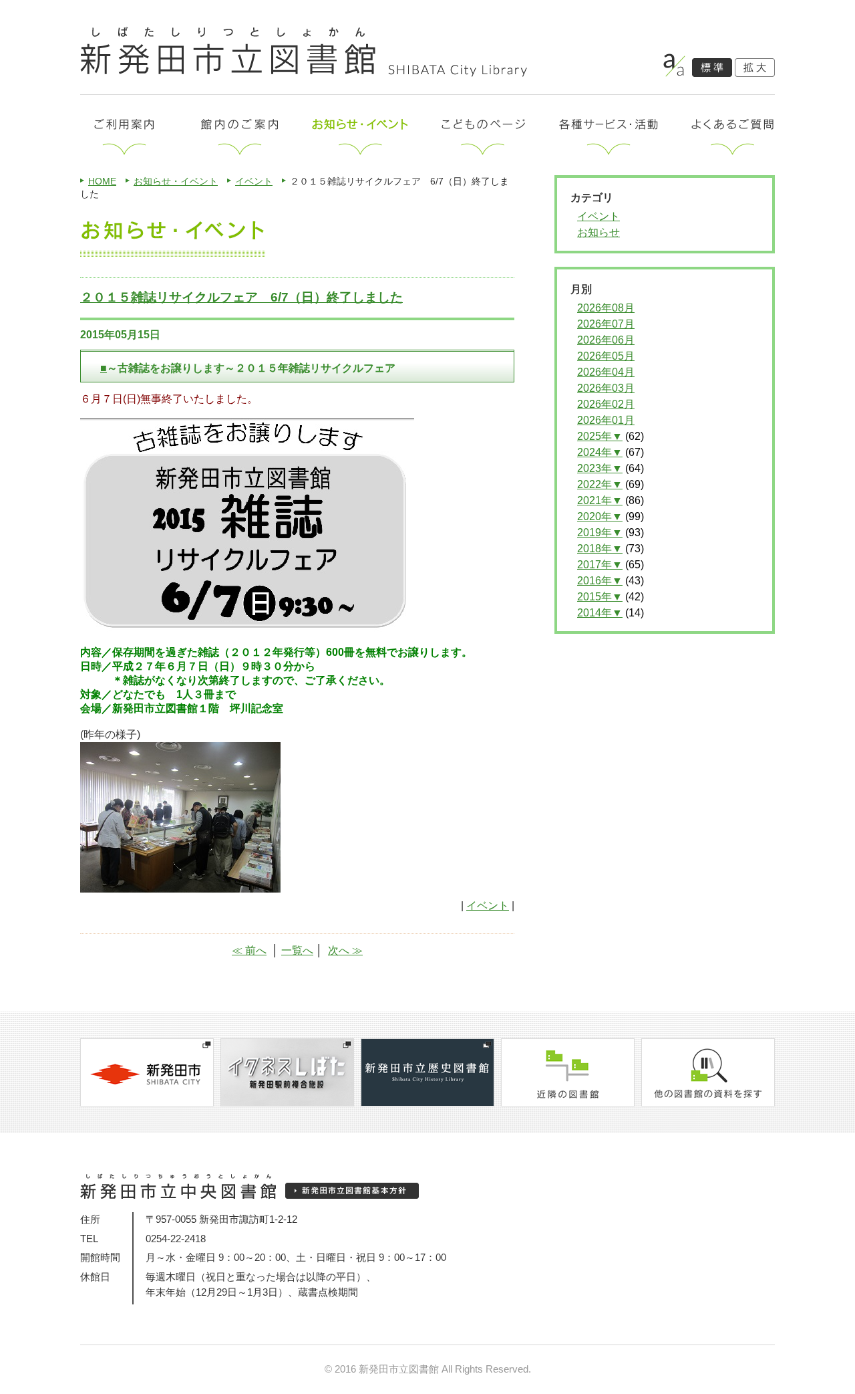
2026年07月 (606, 324)
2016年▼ (600, 580)
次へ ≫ (345, 950)
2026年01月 (606, 420)
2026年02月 (606, 404)
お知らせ (598, 232)
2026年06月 (606, 340)
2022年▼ (600, 484)
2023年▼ (600, 468)
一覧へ (297, 950)
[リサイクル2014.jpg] (180, 886)
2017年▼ (600, 564)
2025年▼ (600, 436)
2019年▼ (600, 532)
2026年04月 (606, 372)
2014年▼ (600, 612)
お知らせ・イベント (176, 181)
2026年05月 (606, 356)
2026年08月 (606, 308)
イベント (254, 181)
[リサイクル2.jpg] (247, 627)
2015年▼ (600, 596)
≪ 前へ (249, 950)
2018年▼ (600, 548)
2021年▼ (600, 500)
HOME (102, 181)
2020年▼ (600, 516)
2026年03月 (606, 388)
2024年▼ (600, 452)
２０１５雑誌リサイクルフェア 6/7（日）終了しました (241, 297)
